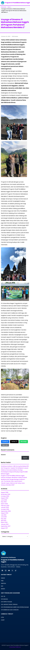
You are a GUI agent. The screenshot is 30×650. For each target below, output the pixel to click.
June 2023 (4, 500)
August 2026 (4, 492)
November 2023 (5, 494)
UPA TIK (3, 596)
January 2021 (4, 524)
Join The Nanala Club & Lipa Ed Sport (11, 481)
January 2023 (5, 507)
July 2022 (3, 515)
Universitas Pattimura (15, 647)
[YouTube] (9, 570)
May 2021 (3, 519)
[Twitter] (12, 570)
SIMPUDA (3, 583)
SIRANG (3, 589)
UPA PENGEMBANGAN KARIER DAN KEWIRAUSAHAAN (15, 607)
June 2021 (4, 517)
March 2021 (4, 522)
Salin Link (5, 445)
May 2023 (3, 502)
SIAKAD (3, 578)
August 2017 (4, 528)
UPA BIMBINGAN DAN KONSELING (10, 610)
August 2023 (4, 498)
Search (3, 454)
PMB (2, 581)
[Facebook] (2, 570)
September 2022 (6, 511)
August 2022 (4, 513)
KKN (2, 586)
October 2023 (5, 496)
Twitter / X (14, 441)
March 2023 (4, 504)
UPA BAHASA (4, 599)
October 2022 (5, 509)
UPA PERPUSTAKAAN (6, 602)
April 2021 (3, 520)
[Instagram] (5, 570)
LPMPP (2, 620)
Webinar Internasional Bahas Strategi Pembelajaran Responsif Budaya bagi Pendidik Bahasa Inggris (14, 472)
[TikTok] (15, 570)
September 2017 (5, 526)
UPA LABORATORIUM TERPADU (9, 604)
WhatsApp (24, 441)
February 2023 (5, 505)
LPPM (2, 617)
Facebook (5, 441)
